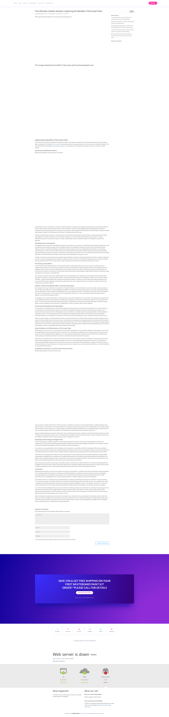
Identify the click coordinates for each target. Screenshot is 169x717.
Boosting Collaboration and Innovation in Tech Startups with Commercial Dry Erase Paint (121, 35)
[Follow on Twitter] (101, 629)
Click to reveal (86, 713)
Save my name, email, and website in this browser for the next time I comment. (56, 539)
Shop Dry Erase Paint (84, 592)
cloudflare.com (59, 658)
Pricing (153, 3)
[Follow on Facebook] (57, 629)
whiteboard (49, 330)
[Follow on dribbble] (90, 629)
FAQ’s (20, 3)
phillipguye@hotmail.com (42, 13)
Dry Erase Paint (58, 13)
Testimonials (32, 3)
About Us (41, 3)
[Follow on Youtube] (79, 629)
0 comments (65, 13)
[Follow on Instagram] (112, 629)
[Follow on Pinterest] (68, 629)
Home (15, 3)
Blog (25, 3)
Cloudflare (84, 680)
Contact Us (50, 3)
